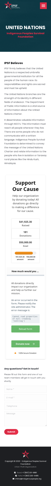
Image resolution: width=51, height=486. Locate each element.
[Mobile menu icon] (43, 5)
